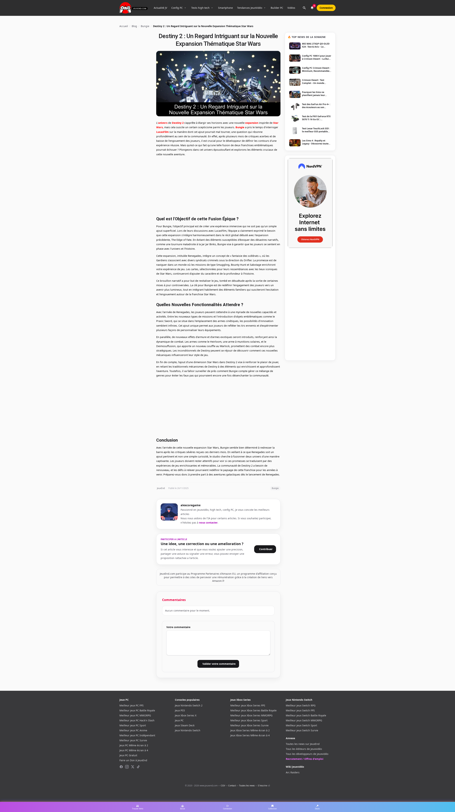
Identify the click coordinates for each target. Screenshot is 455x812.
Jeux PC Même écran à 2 (133, 745)
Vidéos (291, 7)
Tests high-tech (200, 7)
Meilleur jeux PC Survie (133, 740)
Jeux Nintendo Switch (187, 730)
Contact (232, 785)
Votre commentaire (178, 627)
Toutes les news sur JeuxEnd (303, 744)
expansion (251, 122)
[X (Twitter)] (132, 767)
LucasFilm (162, 132)
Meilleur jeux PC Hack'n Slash (136, 720)
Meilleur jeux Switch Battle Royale (306, 715)
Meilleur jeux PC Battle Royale (137, 710)
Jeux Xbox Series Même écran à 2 (250, 730)
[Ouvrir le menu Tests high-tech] (212, 8)
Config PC (177, 7)
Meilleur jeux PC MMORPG (135, 715)
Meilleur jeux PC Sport (132, 725)
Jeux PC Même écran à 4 (133, 750)
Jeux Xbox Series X (185, 715)
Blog (134, 26)
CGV (223, 785)
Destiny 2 (178, 122)
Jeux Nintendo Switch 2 (188, 705)
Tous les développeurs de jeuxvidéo (307, 754)
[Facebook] (121, 767)
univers (162, 122)
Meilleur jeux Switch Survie (302, 730)
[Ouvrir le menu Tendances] (264, 8)
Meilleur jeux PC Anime (133, 730)
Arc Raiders (292, 772)
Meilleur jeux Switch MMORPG (304, 720)
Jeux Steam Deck (184, 725)
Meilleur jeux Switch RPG (300, 705)
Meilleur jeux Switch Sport (301, 725)
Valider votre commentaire (218, 663)
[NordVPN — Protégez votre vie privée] (310, 203)
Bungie (145, 26)
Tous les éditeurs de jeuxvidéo (304, 749)
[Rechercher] (304, 8)
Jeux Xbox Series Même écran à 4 (250, 735)
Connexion (326, 7)
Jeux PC (179, 720)
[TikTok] (138, 767)
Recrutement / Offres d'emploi (304, 759)
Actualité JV (160, 7)
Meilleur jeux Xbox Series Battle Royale (253, 710)
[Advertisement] (218, 186)
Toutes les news (247, 785)
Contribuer (265, 549)
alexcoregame (190, 505)
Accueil (123, 26)
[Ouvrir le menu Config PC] (185, 8)
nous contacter (208, 522)
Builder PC (277, 7)
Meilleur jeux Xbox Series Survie (249, 725)
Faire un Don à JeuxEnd (133, 760)
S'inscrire (262, 785)
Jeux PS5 (180, 710)
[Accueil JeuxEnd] (133, 8)
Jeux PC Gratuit (128, 755)
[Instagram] (127, 767)
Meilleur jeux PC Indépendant (137, 735)
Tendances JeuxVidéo (249, 7)
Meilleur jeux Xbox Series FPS (247, 705)
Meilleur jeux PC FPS (131, 705)
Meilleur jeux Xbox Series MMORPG (251, 715)
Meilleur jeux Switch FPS (300, 710)
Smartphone (225, 7)
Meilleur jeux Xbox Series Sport (248, 720)
